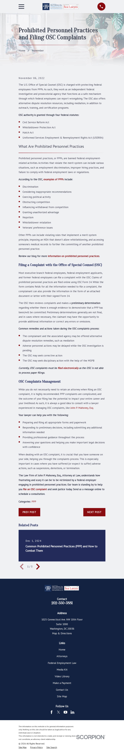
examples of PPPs (54, 179)
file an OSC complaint (35, 489)
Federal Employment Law (62, 663)
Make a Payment (62, 683)
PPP (34, 501)
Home (62, 649)
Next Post (94, 512)
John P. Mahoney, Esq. (82, 407)
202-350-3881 (62, 603)
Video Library (62, 676)
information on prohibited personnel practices (73, 256)
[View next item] (38, 567)
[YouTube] (65, 712)
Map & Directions (62, 633)
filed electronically (68, 368)
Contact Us (62, 689)
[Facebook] (51, 712)
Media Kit (62, 669)
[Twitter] (58, 712)
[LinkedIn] (72, 712)
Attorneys (62, 656)
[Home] (60, 6)
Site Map (62, 696)
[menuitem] (23, 747)
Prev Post (29, 512)
